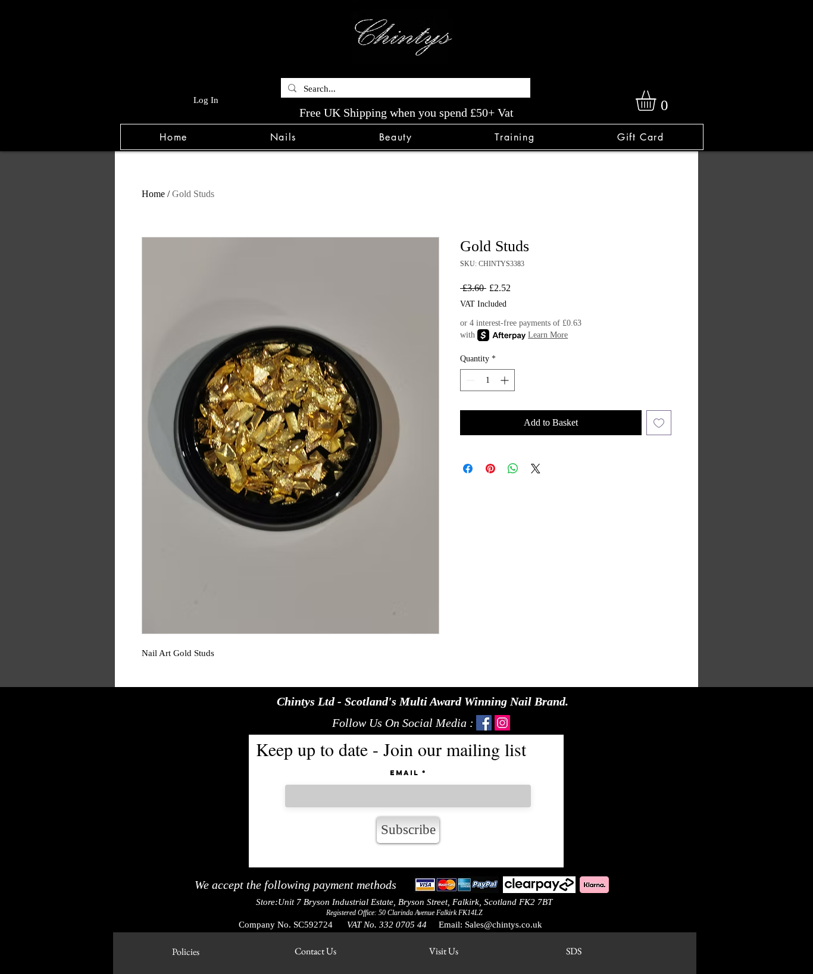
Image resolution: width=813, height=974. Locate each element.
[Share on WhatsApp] (513, 468)
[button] (283, 136)
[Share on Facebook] (468, 468)
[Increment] (505, 380)
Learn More (548, 334)
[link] (658, 100)
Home (153, 194)
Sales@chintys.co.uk (503, 924)
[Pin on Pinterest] (490, 468)
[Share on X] (536, 468)
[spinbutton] (487, 380)
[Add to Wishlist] (658, 422)
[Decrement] (469, 380)
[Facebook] (484, 723)
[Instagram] (502, 723)
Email (404, 773)
